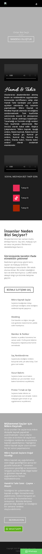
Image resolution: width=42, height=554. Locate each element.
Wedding (15, 317)
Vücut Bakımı (17, 372)
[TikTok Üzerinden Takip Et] (16, 198)
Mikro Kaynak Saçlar (21, 299)
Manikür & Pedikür (20, 334)
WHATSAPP (15, 528)
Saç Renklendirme (19, 355)
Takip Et (24, 187)
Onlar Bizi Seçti (21, 32)
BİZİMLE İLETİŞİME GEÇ (19, 289)
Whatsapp (32, 551)
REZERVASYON (16, 519)
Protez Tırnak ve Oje (21, 390)
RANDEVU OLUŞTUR (21, 39)
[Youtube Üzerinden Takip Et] (16, 208)
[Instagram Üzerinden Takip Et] (16, 188)
